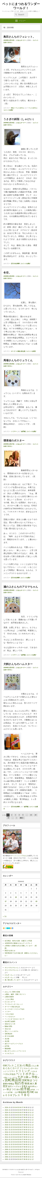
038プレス (8, 1065)
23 (36, 901)
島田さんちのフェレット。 (19, 36)
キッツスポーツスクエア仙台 (14, 1009)
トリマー (14, 431)
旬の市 (19, 1083)
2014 (6, 1137)
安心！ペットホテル (17, 108)
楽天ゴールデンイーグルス (14, 1044)
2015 (6, 1135)
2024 (6, 1112)
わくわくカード (10, 1002)
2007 (6, 1154)
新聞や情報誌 (8, 1084)
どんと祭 (35, 1066)
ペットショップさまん (19, 856)
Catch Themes (27, 1174)
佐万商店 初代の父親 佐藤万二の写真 (18, 941)
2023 (6, 1115)
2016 (6, 1132)
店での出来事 (15, 263)
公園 (26, 1077)
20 (35, 815)
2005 (6, 1159)
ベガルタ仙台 (9, 1014)
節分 (18, 1089)
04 (16, 1107)
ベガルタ (34, 1071)
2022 (6, 1117)
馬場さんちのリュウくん (18, 360)
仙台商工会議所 (10, 1021)
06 (20, 1107)
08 (24, 1107)
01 (9, 1107)
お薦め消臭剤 (9, 997)
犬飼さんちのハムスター (18, 664)
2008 (6, 1152)
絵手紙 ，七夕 (13, 1092)
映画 (27, 1083)
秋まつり (11, 1089)
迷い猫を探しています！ (13, 980)
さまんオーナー (21, 40)
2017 (6, 1130)
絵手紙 (23, 431)
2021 (6, 1120)
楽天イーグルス (14, 1086)
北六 (30, 1077)
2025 (6, 1110)
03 (14, 1107)
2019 (6, 1125)
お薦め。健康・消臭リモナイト (15, 994)
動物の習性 (8, 1026)
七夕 (20, 1076)
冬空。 (7, 272)
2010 (6, 1147)
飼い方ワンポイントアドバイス (15, 1051)
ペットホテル (32, 108)
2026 (6, 1107)
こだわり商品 (9, 999)
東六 (32, 1083)
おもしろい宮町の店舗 (12, 992)
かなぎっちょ (9, 975)
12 (16, 897)
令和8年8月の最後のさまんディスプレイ (18, 943)
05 (18, 1107)
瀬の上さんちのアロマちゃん (21, 586)
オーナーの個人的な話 (18, 351)
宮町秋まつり (30, 1080)
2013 (6, 1139)
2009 (6, 1149)
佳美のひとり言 (10, 1024)
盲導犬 (25, 1086)
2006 (6, 1157)
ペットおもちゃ (10, 1016)
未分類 (7, 1039)
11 (30, 1112)
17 (5, 901)
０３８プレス (9, 1053)
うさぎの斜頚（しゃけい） (19, 119)
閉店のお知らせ (10, 950)
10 (31, 815)
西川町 (30, 1092)
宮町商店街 (8, 1034)
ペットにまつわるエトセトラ (14, 1019)
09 (26, 1110)
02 (12, 1112)
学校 (34, 1076)
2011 (6, 1144)
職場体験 (8, 1048)
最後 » (22, 818)
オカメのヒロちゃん (11, 967)
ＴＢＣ (25, 1095)
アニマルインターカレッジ (14, 1004)
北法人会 (8, 1029)
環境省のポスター (14, 440)
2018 (6, 1127)
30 (8, 818)
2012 (6, 1142)
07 (22, 1107)
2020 (6, 1122)
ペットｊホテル (12, 1077)
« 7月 (5, 916)
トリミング (23, 1071)
